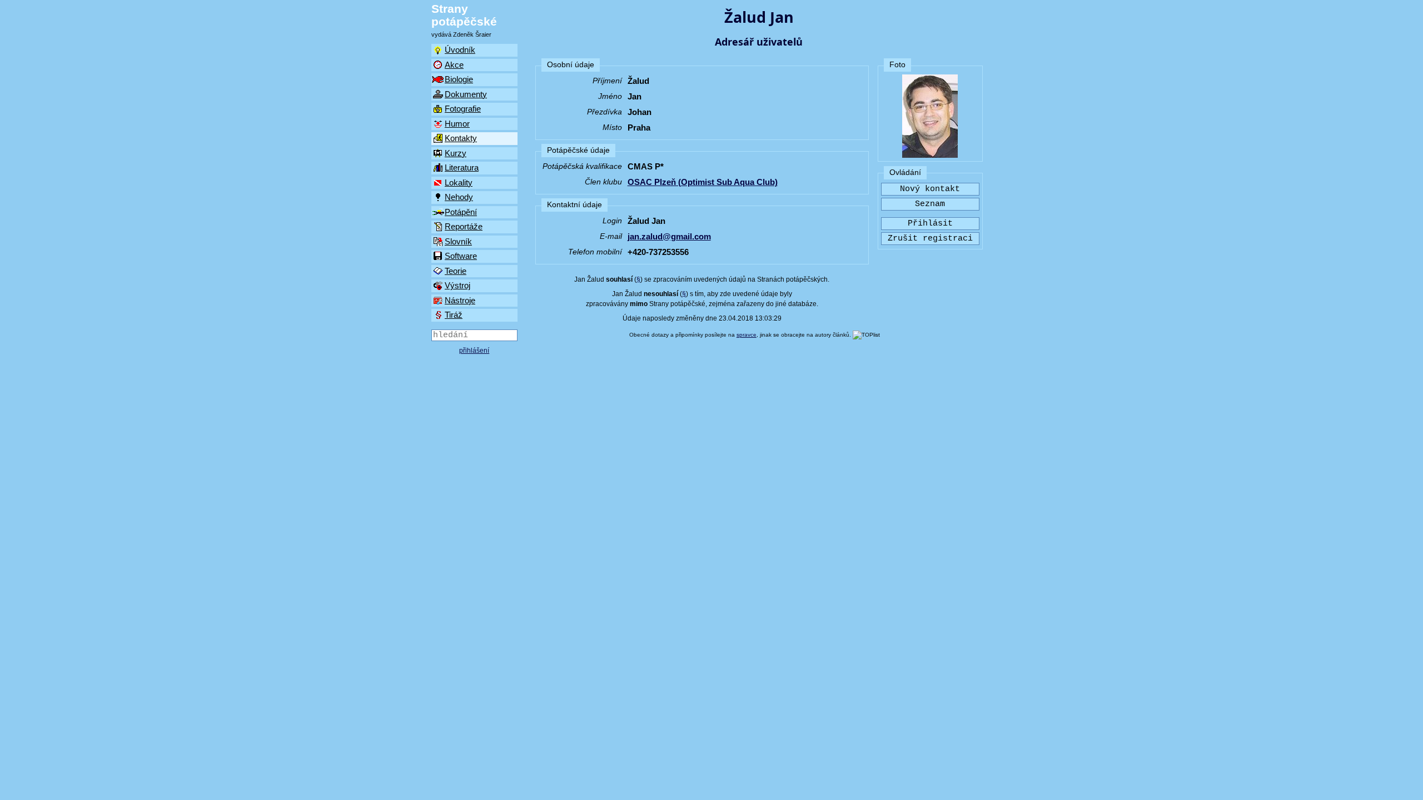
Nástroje (460, 300)
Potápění (461, 212)
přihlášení (474, 350)
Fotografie (463, 108)
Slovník (458, 241)
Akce (454, 64)
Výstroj (457, 285)
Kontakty (461, 138)
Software (461, 256)
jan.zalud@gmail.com (669, 236)
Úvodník (460, 49)
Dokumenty (466, 94)
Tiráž (453, 314)
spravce (747, 335)
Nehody (459, 197)
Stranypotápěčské (464, 15)
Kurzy (455, 153)
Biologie (459, 79)
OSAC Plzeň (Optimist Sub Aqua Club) (703, 182)
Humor (457, 123)
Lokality (458, 182)
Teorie (455, 271)
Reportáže (463, 226)
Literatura (462, 167)
